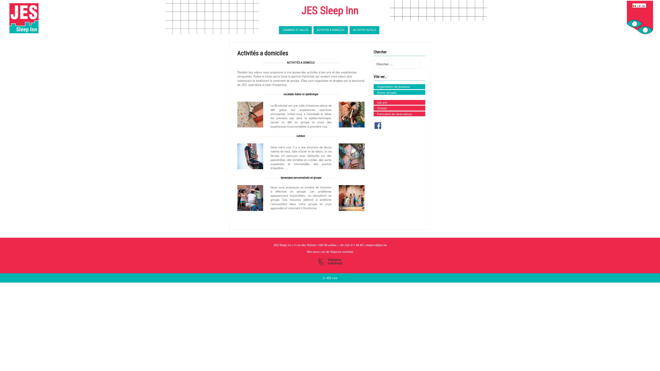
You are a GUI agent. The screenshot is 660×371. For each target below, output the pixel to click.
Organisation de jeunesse (393, 87)
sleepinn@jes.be (376, 245)
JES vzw (331, 278)
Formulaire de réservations (394, 114)
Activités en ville (364, 30)
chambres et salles (295, 30)
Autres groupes (387, 92)
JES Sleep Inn (330, 10)
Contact (382, 108)
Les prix (382, 102)
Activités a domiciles (330, 30)
